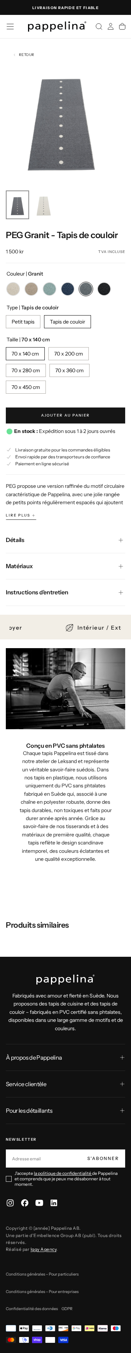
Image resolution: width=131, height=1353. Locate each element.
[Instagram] (10, 1203)
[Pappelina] (65, 979)
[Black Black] (104, 289)
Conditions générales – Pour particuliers (42, 1274)
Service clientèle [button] (26, 1084)
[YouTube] (39, 1203)
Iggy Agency (43, 1249)
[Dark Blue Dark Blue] (67, 289)
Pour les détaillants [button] (29, 1110)
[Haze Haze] (49, 289)
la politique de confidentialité (63, 1173)
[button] (10, 26)
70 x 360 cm (69, 370)
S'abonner (103, 1158)
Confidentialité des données (32, 1308)
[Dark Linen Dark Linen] (31, 289)
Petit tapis (23, 321)
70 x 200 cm (68, 353)
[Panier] (122, 26)
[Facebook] (24, 1203)
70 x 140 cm (25, 353)
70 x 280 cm (26, 370)
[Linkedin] (53, 1203)
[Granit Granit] (86, 289)
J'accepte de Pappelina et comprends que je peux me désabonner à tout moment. (66, 1179)
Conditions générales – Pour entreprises (42, 1291)
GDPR (66, 1308)
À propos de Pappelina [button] (34, 1057)
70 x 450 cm (26, 387)
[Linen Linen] (13, 289)
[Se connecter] (110, 26)
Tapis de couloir (67, 321)
